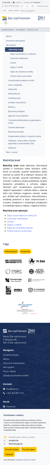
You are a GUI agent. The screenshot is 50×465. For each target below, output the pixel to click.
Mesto (9, 36)
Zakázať (9, 454)
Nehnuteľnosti (14, 93)
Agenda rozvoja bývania (18, 115)
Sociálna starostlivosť (17, 102)
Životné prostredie (16, 132)
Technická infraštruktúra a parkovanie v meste (24, 121)
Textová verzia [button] (42, 6)
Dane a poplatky (15, 85)
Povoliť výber (28, 449)
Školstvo (11, 107)
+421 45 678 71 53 (14, 393)
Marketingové (15, 443)
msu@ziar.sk (12, 389)
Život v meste (12, 152)
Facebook (11, 406)
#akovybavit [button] (11, 251)
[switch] (6, 440)
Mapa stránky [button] (14, 10)
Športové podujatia (16, 111)
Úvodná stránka (8, 30)
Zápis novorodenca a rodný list (23, 54)
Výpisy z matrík (16, 67)
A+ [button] (33, 6)
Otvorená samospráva (15, 40)
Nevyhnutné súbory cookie (22, 437)
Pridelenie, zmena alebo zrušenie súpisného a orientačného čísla (22, 142)
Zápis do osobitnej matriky (21, 71)
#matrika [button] (25, 251)
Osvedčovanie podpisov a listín (21, 80)
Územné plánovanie (16, 127)
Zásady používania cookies (25, 460)
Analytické (13, 440)
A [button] (27, 6)
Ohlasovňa (12, 89)
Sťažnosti (12, 148)
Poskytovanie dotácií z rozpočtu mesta (24, 136)
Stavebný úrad (14, 98)
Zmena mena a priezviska (21, 76)
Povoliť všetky (12, 449)
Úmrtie (13, 63)
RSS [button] (4, 10)
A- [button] (22, 6)
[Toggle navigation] (5, 22)
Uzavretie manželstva (19, 58)
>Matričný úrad (15, 49)
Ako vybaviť (20, 30)
